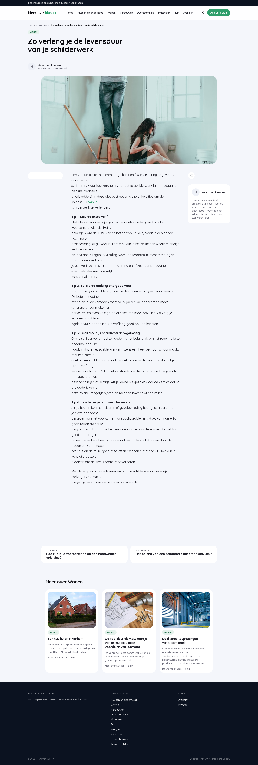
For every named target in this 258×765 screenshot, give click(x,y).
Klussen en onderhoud (90, 12)
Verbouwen (126, 12)
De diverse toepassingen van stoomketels (180, 641)
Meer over (43, 13)
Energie (115, 729)
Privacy (182, 704)
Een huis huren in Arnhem (65, 639)
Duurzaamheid (145, 12)
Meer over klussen (213, 192)
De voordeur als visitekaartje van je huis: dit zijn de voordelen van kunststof (126, 643)
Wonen (112, 12)
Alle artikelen (218, 12)
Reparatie (116, 734)
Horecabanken (119, 739)
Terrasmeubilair (120, 744)
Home (70, 12)
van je (92, 202)
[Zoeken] (203, 12)
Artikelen (188, 12)
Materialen (164, 12)
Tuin (177, 12)
